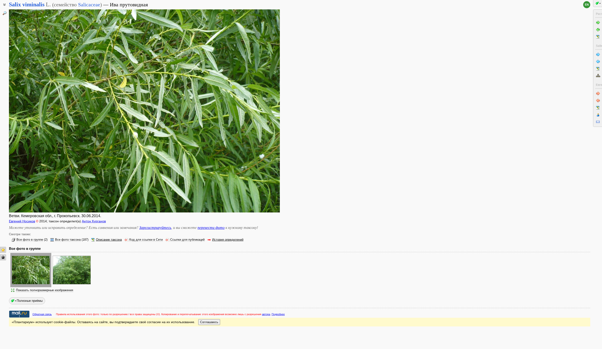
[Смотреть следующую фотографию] (252, 110)
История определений (227, 239)
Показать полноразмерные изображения (44, 290)
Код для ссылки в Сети (146, 239)
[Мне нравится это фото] (3, 250)
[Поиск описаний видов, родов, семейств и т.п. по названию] (4, 13)
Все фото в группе (29, 239)
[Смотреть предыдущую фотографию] (37, 110)
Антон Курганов (94, 221)
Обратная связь (42, 314)
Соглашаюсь (209, 322)
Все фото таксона (68, 239)
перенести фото (211, 228)
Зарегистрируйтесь (155, 228)
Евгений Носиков (22, 221)
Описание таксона (109, 239)
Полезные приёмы (30, 300)
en (587, 4)
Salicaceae (89, 5)
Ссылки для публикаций (187, 239)
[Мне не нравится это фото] (3, 257)
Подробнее (278, 314)
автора (266, 314)
